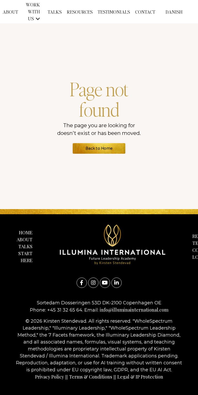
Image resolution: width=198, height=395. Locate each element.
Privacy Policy (49, 377)
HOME (25, 232)
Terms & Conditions (90, 377)
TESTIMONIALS (114, 12)
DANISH (174, 12)
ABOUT (10, 12)
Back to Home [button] (99, 148)
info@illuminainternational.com (134, 310)
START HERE (25, 256)
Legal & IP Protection (140, 377)
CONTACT (145, 12)
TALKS (55, 12)
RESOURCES (80, 12)
